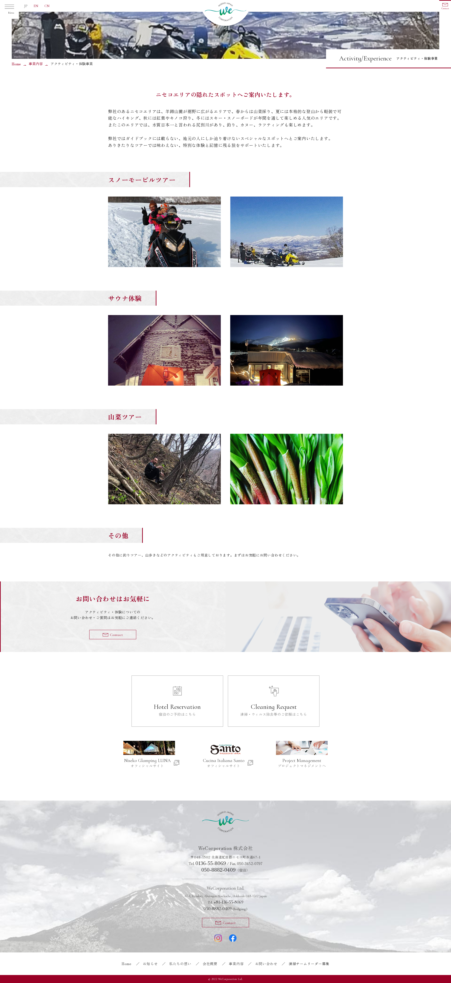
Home (16, 63)
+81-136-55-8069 (225, 902)
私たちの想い (180, 963)
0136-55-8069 (210, 863)
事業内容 (36, 63)
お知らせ (150, 963)
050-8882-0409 (218, 869)
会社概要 (210, 963)
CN (47, 6)
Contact (445, 8)
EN (36, 6)
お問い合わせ (266, 963)
